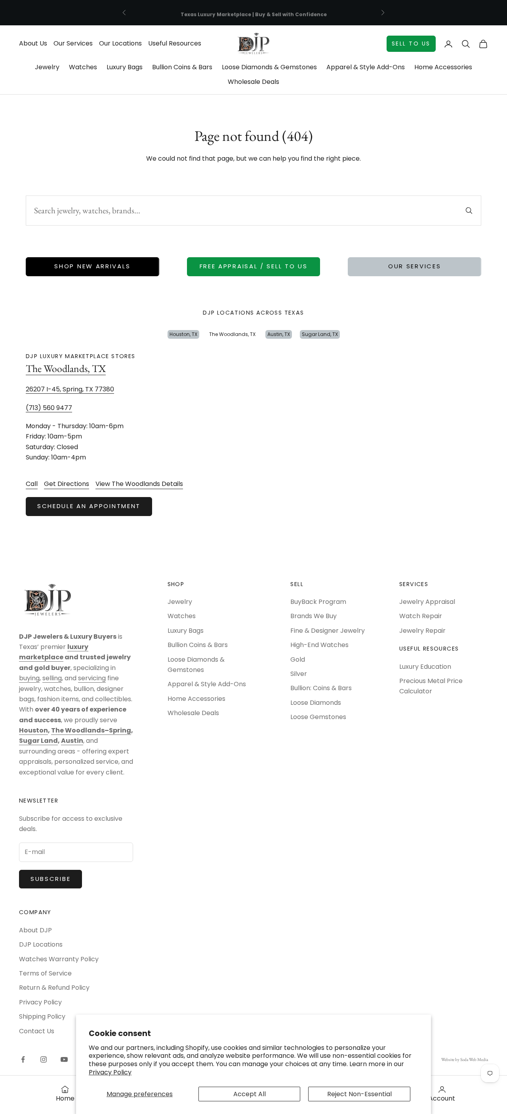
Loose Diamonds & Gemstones (269, 67)
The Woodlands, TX (232, 334)
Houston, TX (183, 334)
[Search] (469, 210)
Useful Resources (174, 43)
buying (29, 678)
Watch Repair (420, 616)
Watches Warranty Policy (59, 959)
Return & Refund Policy (54, 987)
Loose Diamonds (315, 702)
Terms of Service (45, 973)
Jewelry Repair (422, 630)
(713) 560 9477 (49, 407)
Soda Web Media (474, 1059)
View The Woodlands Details (139, 483)
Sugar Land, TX (320, 334)
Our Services (73, 43)
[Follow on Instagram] (44, 1059)
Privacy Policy (110, 1072)
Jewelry (47, 67)
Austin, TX (278, 334)
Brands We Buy (313, 616)
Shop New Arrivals (92, 266)
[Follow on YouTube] (64, 1059)
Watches (83, 67)
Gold (297, 659)
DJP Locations (41, 944)
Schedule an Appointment (89, 506)
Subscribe (50, 879)
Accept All (249, 1094)
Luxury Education (425, 666)
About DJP (35, 930)
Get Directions (66, 483)
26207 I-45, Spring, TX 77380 (70, 389)
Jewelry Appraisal (427, 601)
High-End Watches (319, 644)
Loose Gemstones (318, 716)
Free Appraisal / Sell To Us (254, 266)
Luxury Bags (125, 67)
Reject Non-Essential (359, 1094)
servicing (92, 678)
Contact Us (36, 1031)
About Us (33, 43)
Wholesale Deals (253, 81)
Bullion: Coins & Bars (321, 688)
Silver (298, 673)
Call (32, 483)
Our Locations (120, 43)
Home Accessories (443, 67)
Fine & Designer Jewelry (327, 630)
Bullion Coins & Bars (182, 67)
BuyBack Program (318, 601)
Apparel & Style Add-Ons (365, 67)
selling (52, 678)
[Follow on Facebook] (23, 1059)
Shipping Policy (42, 1016)
